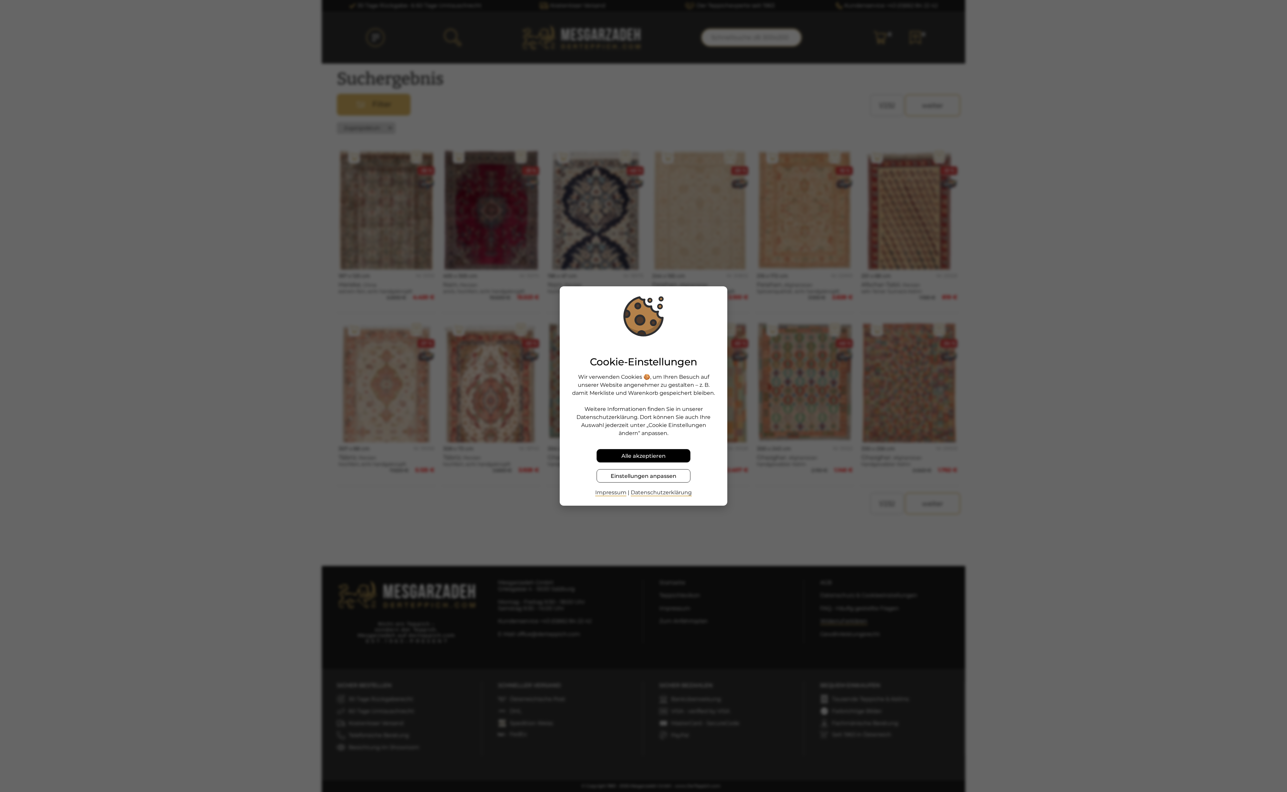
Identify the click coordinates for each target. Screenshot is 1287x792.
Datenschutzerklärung (661, 492)
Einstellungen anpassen (643, 476)
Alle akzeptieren (643, 456)
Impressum (610, 492)
